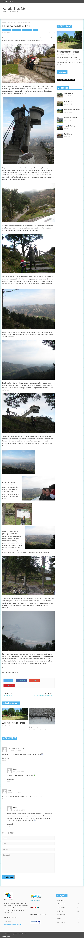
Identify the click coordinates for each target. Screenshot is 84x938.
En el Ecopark (8, 695)
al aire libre (11, 22)
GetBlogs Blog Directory (38, 914)
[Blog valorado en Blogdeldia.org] (36, 896)
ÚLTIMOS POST (64, 26)
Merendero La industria (71, 118)
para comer (68, 922)
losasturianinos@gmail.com (13, 924)
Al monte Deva (68, 101)
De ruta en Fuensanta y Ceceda (43, 695)
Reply (4, 760)
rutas (35, 30)
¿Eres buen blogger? (35, 900)
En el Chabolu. (68, 93)
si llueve (68, 911)
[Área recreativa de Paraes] (15, 714)
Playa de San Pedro (70, 126)
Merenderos (63, 87)
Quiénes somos (8, 1)
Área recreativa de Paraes (13, 722)
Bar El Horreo (68, 134)
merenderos (68, 915)
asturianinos (16, 30)
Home (4, 22)
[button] (79, 16)
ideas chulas (27, 30)
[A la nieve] (42, 716)
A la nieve (33, 727)
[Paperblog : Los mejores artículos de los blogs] (35, 922)
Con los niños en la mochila (16, 748)
